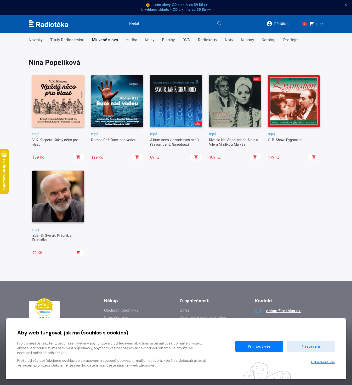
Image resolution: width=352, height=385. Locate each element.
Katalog (269, 40)
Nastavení (311, 346)
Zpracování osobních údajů (203, 317)
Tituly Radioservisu (67, 40)
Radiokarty (207, 40)
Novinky (36, 40)
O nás (185, 310)
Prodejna (291, 40)
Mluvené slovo (105, 40)
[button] (281, 24)
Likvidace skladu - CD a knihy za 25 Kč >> (176, 9)
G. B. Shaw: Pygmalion (285, 140)
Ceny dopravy (116, 317)
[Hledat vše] (219, 24)
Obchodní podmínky (121, 310)
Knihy (149, 40)
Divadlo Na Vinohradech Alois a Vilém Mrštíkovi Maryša (233, 142)
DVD (186, 40)
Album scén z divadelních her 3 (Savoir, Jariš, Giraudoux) (174, 142)
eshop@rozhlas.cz (283, 310)
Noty (229, 40)
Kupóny (247, 40)
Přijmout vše (259, 346)
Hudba (131, 40)
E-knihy (168, 40)
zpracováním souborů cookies (105, 360)
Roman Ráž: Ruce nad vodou (113, 140)
